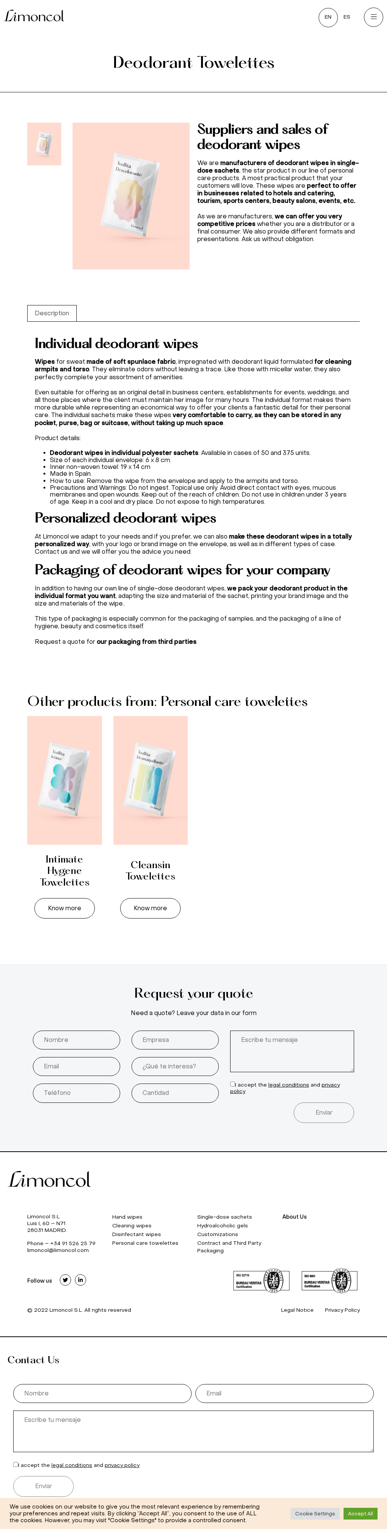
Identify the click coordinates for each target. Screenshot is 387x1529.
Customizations (217, 1234)
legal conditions (288, 1085)
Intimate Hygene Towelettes (65, 871)
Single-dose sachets (224, 1217)
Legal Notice (297, 1310)
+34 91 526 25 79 (73, 1243)
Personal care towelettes (145, 1243)
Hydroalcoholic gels (222, 1225)
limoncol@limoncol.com (58, 1250)
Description (52, 313)
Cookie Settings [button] (315, 1514)
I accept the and (78, 1465)
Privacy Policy (342, 1310)
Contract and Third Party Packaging (229, 1247)
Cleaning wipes (132, 1225)
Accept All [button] (360, 1514)
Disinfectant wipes (136, 1234)
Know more (64, 908)
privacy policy (122, 1465)
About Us (294, 1217)
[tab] (52, 313)
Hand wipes (127, 1217)
